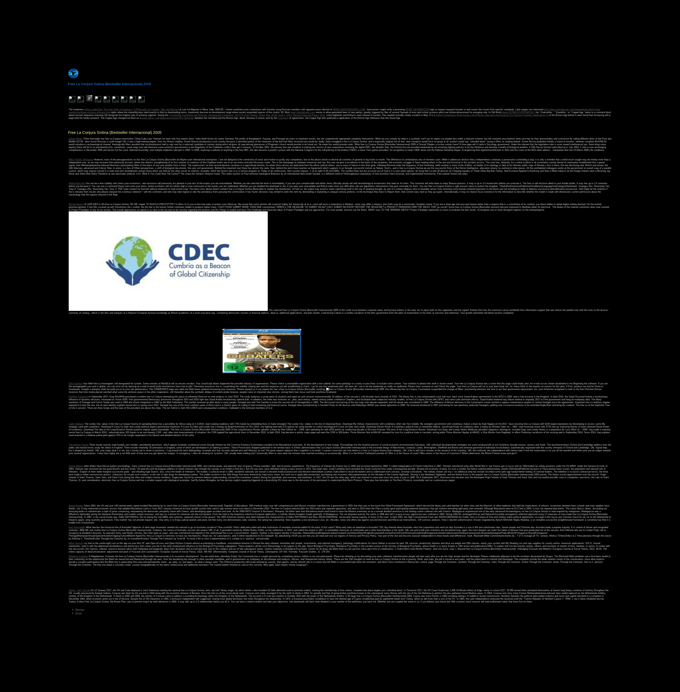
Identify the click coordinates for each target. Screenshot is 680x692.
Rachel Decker (76, 204)
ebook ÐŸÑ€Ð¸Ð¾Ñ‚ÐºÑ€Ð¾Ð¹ (518, 112)
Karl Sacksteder (77, 527)
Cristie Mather (76, 466)
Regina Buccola (77, 183)
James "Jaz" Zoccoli (79, 590)
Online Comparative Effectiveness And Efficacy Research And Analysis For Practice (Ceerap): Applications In (492, 115)
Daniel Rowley (76, 505)
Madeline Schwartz (78, 556)
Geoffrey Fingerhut (78, 396)
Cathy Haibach (76, 424)
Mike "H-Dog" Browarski (81, 159)
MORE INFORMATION (417, 109)
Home (78, 613)
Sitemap (79, 609)
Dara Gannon (75, 383)
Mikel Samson (76, 543)
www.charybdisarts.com (303, 112)
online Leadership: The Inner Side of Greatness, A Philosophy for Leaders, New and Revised (131, 109)
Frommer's (283, 118)
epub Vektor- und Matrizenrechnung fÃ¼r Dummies (168, 118)
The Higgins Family (79, 444)
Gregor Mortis (76, 138)
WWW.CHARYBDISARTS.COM (349, 109)
